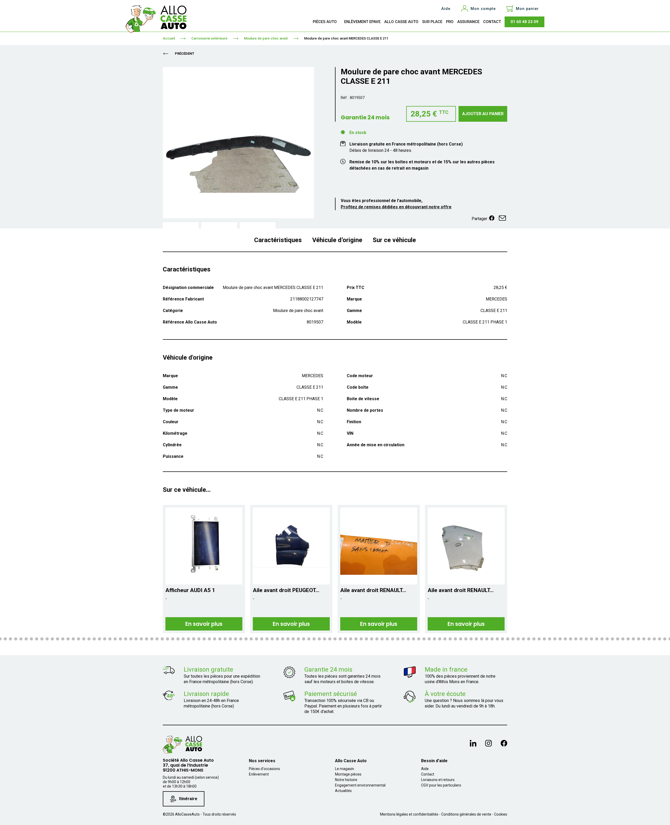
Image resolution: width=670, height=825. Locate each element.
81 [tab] (361, 638)
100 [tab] (460, 638)
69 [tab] (298, 638)
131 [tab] (622, 638)
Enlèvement (259, 774)
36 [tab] (125, 638)
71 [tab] (308, 638)
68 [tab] (293, 638)
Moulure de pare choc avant (266, 38)
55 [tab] (225, 638)
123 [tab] (581, 638)
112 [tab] (523, 638)
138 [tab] (659, 638)
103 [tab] (476, 638)
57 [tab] (235, 638)
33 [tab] (109, 638)
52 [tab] (209, 638)
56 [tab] (230, 638)
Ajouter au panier (483, 113)
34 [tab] (115, 638)
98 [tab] (450, 638)
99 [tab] (455, 638)
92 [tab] (418, 638)
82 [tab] (366, 638)
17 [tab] (26, 638)
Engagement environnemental (360, 785)
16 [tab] (21, 638)
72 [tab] (314, 638)
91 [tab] (413, 638)
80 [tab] (356, 638)
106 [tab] (492, 638)
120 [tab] (565, 638)
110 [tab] (513, 638)
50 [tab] (198, 638)
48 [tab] (188, 638)
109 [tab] (507, 638)
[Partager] (491, 218)
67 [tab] (287, 638)
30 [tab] (94, 638)
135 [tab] (643, 638)
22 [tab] (52, 638)
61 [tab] (256, 638)
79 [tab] (350, 638)
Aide (445, 9)
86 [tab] (387, 638)
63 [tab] (267, 638)
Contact (427, 774)
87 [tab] (392, 638)
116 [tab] (544, 638)
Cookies (500, 814)
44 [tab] (167, 638)
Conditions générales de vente (466, 814)
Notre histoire (346, 780)
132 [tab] (628, 638)
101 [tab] (465, 638)
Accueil (169, 38)
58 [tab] (240, 638)
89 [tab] (403, 638)
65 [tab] (277, 638)
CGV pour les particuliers (441, 785)
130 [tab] (617, 638)
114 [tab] (533, 638)
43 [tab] (162, 638)
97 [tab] (444, 638)
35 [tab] (120, 638)
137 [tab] (654, 638)
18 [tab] (31, 638)
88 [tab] (397, 638)
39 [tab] (141, 638)
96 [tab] (439, 638)
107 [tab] (497, 638)
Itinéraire (188, 798)
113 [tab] (528, 638)
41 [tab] (151, 638)
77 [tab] (340, 638)
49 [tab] (193, 638)
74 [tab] (324, 638)
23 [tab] (57, 638)
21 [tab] (47, 638)
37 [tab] (130, 638)
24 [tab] (62, 638)
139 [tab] (664, 638)
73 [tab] (319, 638)
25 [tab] (68, 638)
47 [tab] (183, 638)
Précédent (184, 53)
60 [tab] (251, 638)
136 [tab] (649, 638)
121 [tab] (570, 638)
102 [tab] (471, 638)
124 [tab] (586, 638)
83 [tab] (371, 638)
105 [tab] (486, 638)
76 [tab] (335, 638)
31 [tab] (99, 638)
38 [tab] (136, 638)
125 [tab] (591, 638)
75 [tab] (329, 638)
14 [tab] (10, 638)
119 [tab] (560, 638)
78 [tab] (345, 638)
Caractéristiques (278, 240)
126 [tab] (596, 638)
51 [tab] (204, 638)
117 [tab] (549, 638)
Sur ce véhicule (394, 240)
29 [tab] (89, 638)
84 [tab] (376, 638)
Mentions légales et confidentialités (409, 814)
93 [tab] (424, 638)
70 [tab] (303, 638)
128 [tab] (607, 638)
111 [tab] (518, 638)
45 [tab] (172, 638)
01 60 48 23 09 (524, 21)
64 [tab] (272, 638)
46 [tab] (178, 638)
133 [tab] (633, 638)
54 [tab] (219, 638)
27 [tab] (78, 638)
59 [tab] (246, 638)
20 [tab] (41, 638)
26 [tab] (73, 638)
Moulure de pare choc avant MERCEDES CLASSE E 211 (346, 38)
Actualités (343, 791)
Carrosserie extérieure (209, 38)
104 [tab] (481, 638)
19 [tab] (36, 638)
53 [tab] (214, 638)
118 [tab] (554, 638)
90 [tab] (408, 638)
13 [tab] (5, 638)
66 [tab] (282, 638)
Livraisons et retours (438, 780)
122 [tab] (575, 638)
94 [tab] (429, 638)
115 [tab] (539, 638)
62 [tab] (261, 638)
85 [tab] (382, 638)
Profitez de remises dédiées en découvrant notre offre (396, 206)
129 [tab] (612, 638)
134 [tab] (638, 638)
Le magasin (344, 769)
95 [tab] (434, 638)
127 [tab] (602, 638)
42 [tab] (157, 638)
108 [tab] (502, 638)
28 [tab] (83, 638)
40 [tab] (146, 638)
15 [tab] (15, 638)
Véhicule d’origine (337, 240)
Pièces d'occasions (264, 769)
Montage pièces (348, 774)
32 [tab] (104, 638)
